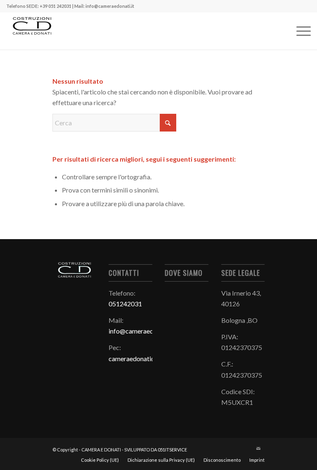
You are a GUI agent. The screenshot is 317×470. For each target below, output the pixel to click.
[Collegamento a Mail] (258, 448)
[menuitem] (299, 30)
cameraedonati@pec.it (141, 358)
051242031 (125, 304)
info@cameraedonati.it (141, 331)
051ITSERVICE (172, 449)
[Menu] (299, 30)
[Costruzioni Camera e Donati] (31, 30)
